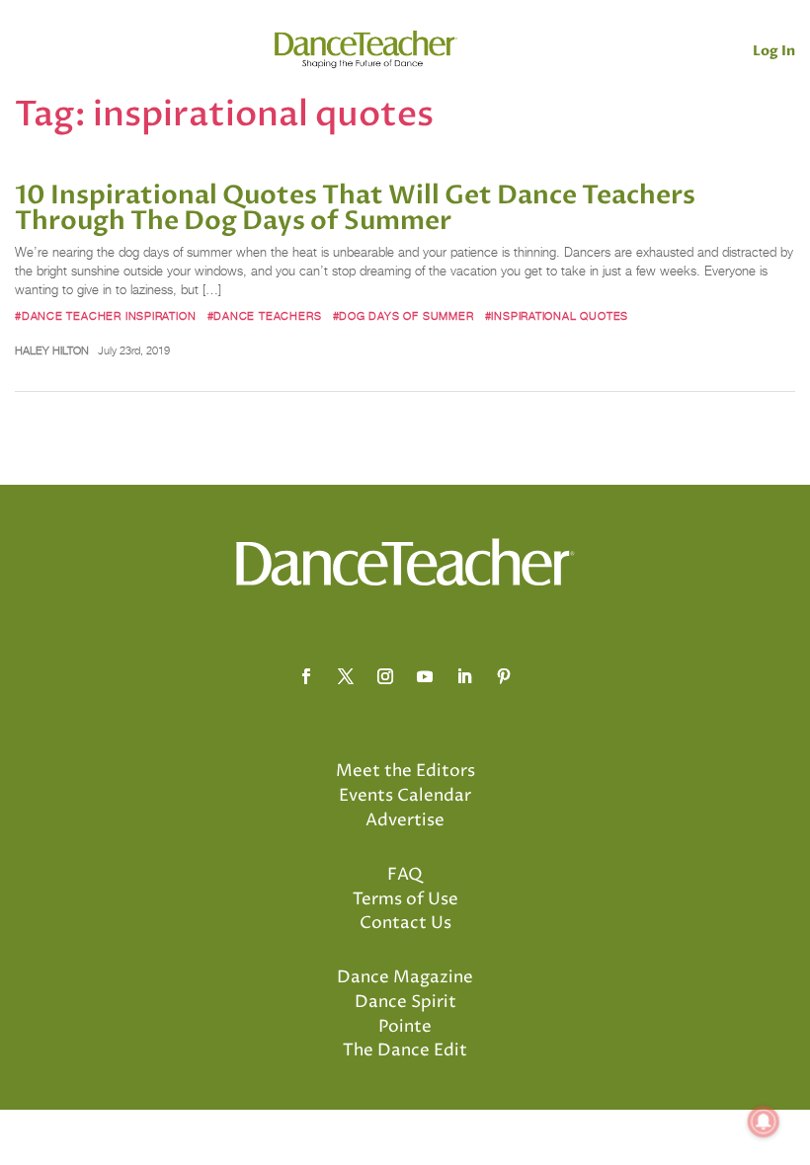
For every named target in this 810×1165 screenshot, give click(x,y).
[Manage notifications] (763, 1121)
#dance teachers (264, 316)
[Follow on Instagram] (385, 676)
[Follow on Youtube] (425, 676)
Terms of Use (405, 899)
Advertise (405, 820)
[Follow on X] (346, 676)
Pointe (405, 1027)
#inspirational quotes (556, 316)
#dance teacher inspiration (105, 316)
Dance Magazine (405, 977)
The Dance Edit (405, 1050)
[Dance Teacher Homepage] (366, 50)
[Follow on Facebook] (306, 676)
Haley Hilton (52, 350)
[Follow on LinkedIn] (464, 676)
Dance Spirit (405, 1002)
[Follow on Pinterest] (504, 676)
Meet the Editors (405, 771)
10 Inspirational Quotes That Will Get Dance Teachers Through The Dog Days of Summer (355, 208)
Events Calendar (405, 796)
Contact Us (405, 923)
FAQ (405, 875)
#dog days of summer (403, 316)
